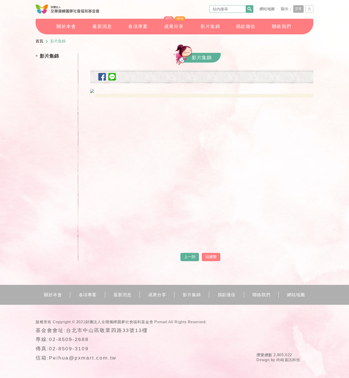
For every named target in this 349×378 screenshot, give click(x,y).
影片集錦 (58, 41)
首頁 (39, 41)
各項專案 (88, 294)
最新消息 (122, 294)
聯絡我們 (261, 294)
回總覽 (211, 257)
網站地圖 (267, 9)
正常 (298, 9)
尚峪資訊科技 (288, 360)
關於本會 (53, 294)
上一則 (189, 257)
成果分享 (157, 294)
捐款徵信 (227, 294)
